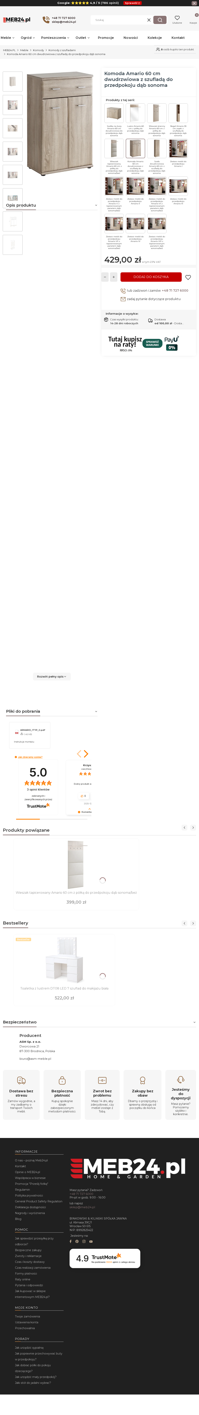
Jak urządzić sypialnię (29, 1347)
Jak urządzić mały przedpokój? (36, 1377)
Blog (18, 1219)
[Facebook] (71, 1242)
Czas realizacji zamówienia (33, 1267)
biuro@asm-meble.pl (35, 1059)
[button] (160, 20)
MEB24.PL (9, 50)
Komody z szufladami (62, 50)
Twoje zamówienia (27, 1316)
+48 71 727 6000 (175, 290)
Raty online (22, 1279)
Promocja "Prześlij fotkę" (31, 1184)
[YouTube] (91, 1242)
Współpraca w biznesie (30, 1178)
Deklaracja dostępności (30, 1207)
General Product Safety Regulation (38, 1201)
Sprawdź (131, 2)
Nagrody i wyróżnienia (30, 1213)
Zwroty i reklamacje (28, 1256)
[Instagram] (84, 1242)
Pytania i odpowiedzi (29, 1285)
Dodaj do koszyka (151, 277)
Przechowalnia (25, 1328)
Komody (38, 50)
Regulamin (22, 1189)
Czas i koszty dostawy (30, 1262)
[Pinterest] (77, 1242)
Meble (24, 50)
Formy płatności (26, 1273)
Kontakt (20, 1166)
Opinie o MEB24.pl (27, 1172)
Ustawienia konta (26, 1322)
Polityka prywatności (29, 1195)
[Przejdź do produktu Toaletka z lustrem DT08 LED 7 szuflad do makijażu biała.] (64, 960)
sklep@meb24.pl (82, 1207)
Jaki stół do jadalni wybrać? (33, 1383)
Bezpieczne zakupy (28, 1250)
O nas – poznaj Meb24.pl (31, 1160)
